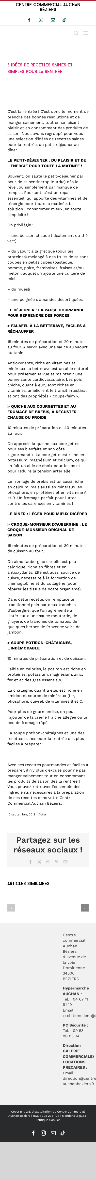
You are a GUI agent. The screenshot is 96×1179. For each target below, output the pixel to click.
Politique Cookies (48, 1120)
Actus (42, 814)
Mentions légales (74, 1115)
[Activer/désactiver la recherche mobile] (76, 33)
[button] (11, 908)
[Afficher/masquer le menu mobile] (86, 33)
